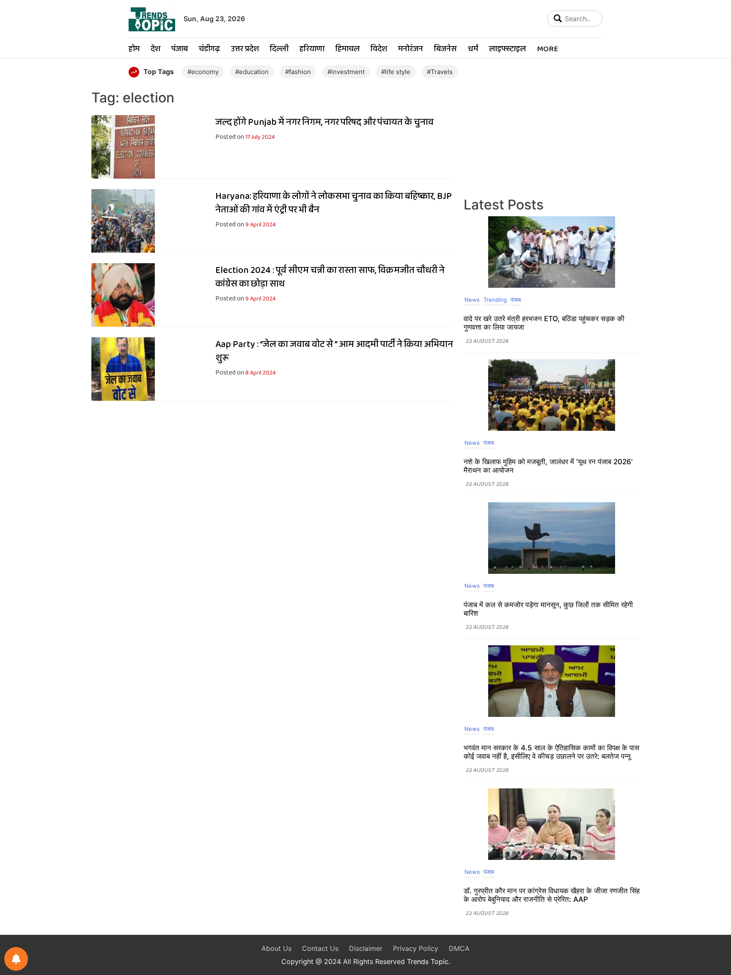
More (547, 49)
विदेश (379, 49)
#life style (395, 72)
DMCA (459, 948)
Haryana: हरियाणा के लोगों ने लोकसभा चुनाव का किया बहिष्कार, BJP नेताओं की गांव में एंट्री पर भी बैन (333, 203)
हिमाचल (347, 49)
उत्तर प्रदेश (245, 49)
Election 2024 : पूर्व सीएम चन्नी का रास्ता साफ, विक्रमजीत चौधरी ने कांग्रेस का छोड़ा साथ (330, 277)
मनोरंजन (410, 49)
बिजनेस (445, 49)
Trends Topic (427, 961)
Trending (495, 299)
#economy (203, 72)
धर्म (473, 49)
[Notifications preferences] (16, 959)
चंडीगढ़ (209, 49)
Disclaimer (365, 948)
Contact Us (320, 948)
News (472, 299)
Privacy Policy (415, 948)
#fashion (298, 72)
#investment (346, 72)
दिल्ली (279, 49)
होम (134, 49)
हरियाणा (312, 49)
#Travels (440, 72)
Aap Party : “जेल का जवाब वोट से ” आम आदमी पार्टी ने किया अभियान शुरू (334, 351)
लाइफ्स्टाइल (507, 49)
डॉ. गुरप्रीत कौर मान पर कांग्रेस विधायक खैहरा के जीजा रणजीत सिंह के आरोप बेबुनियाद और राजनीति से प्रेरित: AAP (552, 895)
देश (155, 49)
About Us (276, 948)
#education (252, 72)
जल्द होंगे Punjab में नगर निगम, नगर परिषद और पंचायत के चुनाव (324, 122)
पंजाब (179, 49)
